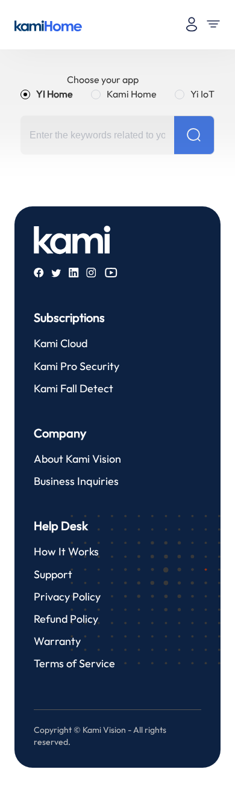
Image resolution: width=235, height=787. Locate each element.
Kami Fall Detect (73, 388)
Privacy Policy (67, 596)
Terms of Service (74, 663)
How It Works (66, 551)
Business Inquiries (76, 481)
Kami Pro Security (76, 366)
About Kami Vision (77, 459)
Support (53, 574)
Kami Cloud (60, 343)
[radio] (46, 94)
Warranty (57, 641)
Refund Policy (66, 619)
